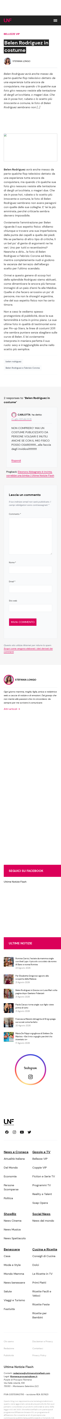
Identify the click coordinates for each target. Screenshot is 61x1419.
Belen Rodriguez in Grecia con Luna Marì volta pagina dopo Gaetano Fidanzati (36, 992)
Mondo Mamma (14, 1274)
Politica (8, 1198)
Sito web (13, 600)
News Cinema (12, 1221)
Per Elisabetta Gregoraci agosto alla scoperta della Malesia (32, 977)
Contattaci (37, 1348)
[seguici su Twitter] (29, 1132)
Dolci (35, 1265)
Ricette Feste (41, 1304)
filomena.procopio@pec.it (23, 1376)
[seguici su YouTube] (22, 1132)
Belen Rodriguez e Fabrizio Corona (23, 367)
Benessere (12, 1249)
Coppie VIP (39, 1167)
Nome (12, 562)
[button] (55, 20)
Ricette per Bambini (39, 1315)
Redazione (9, 1348)
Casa (7, 1256)
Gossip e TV (41, 1152)
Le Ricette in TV (42, 1274)
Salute (8, 1291)
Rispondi (16, 460)
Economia (10, 1176)
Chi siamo (9, 1341)
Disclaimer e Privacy (42, 1341)
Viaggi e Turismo (14, 1300)
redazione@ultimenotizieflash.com (31, 1373)
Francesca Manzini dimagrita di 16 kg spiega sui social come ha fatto (35, 1020)
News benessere (14, 1282)
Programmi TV (41, 1185)
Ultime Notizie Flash (15, 881)
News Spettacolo (15, 1238)
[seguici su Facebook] (7, 1132)
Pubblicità (9, 1355)
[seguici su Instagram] (14, 1132)
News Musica (12, 1229)
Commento (15, 514)
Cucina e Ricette (44, 1249)
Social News (41, 1214)
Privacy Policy (39, 1355)
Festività (9, 1309)
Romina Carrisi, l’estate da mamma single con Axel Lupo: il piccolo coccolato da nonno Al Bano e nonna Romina (36, 961)
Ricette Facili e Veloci (41, 1293)
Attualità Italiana (14, 1159)
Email (12, 581)
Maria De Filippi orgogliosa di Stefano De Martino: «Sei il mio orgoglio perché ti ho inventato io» (34, 1036)
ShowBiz (10, 1214)
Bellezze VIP (12, 34)
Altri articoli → (12, 709)
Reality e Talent (42, 1194)
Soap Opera (40, 1203)
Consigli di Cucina (43, 1256)
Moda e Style (12, 1265)
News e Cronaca (16, 1152)
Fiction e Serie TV (43, 1176)
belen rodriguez (13, 361)
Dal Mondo (11, 1167)
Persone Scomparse (11, 1187)
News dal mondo (43, 1221)
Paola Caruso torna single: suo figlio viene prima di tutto (34, 1006)
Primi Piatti (39, 1282)
